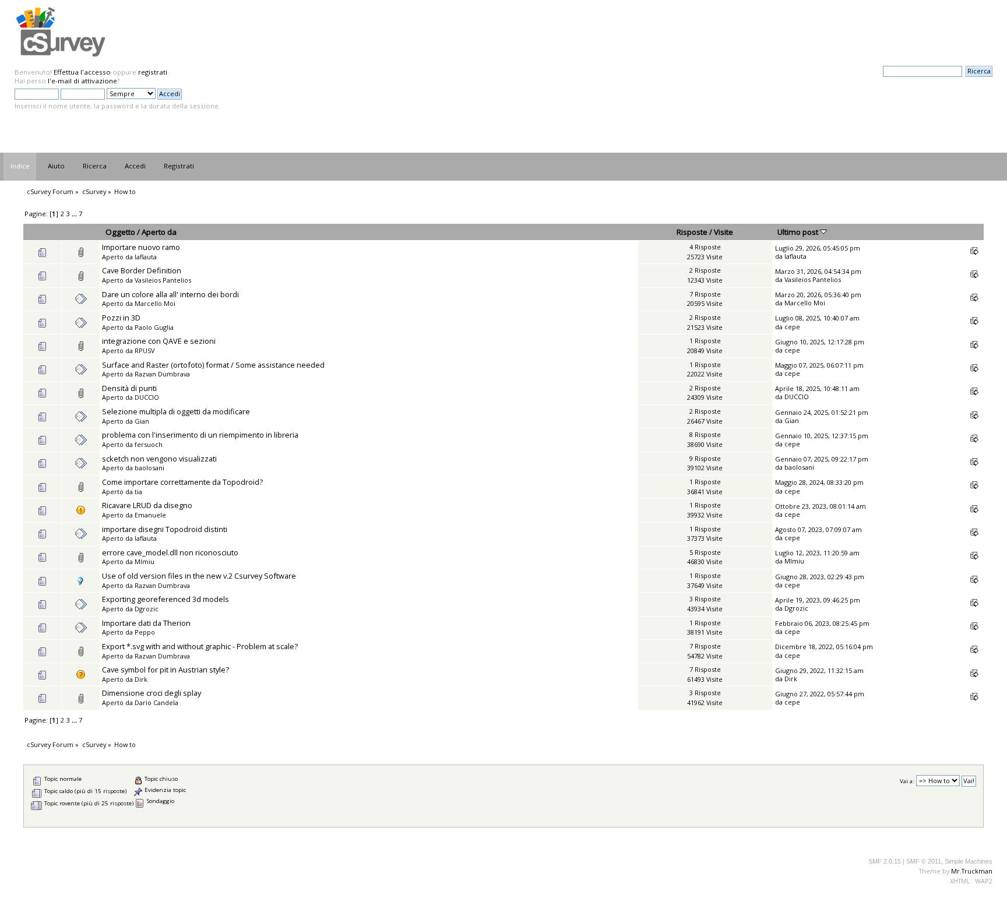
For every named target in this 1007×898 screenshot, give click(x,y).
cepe (792, 326)
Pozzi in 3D (121, 317)
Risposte (692, 232)
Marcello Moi (155, 303)
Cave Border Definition (141, 270)
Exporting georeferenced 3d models (165, 599)
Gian (142, 421)
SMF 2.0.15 (884, 861)
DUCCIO (147, 397)
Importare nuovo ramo (141, 247)
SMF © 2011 (923, 861)
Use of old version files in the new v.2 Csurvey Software (199, 576)
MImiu (144, 561)
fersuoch (149, 444)
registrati (152, 72)
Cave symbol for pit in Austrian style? (165, 669)
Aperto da (159, 232)
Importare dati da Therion (146, 623)
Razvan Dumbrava (162, 373)
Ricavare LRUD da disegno (147, 505)
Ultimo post (798, 232)
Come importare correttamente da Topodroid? (182, 482)
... (75, 213)
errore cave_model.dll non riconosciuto (170, 552)
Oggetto (120, 232)
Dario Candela (156, 702)
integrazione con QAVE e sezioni (159, 341)
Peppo (145, 632)
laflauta (146, 256)
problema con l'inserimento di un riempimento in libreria (200, 434)
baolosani (149, 467)
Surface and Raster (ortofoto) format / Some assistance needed (213, 365)
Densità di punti (129, 388)
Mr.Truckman (971, 871)
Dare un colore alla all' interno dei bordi (170, 294)
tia (138, 491)
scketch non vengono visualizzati (159, 458)
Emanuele (150, 514)
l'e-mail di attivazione (82, 80)
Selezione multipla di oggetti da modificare (176, 411)
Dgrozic (147, 608)
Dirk (141, 679)
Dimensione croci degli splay (151, 693)
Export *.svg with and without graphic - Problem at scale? (200, 646)
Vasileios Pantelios (163, 280)
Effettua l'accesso (82, 72)
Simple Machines (968, 861)
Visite (723, 232)
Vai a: (907, 781)
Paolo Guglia (154, 327)
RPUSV (144, 350)
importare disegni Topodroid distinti (164, 529)
